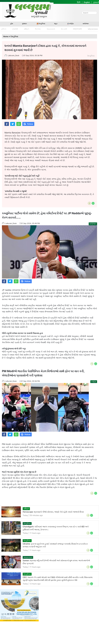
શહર (55, 24)
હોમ (11, 24)
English (87, 2)
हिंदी (79, 2)
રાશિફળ (26, 29)
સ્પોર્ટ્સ (71, 24)
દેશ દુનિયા (42, 24)
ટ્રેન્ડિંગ (3, 29)
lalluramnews (93, 29)
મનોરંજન (86, 24)
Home (5, 36)
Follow (30, 124)
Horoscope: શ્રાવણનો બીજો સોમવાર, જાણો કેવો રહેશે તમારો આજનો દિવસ (53, 512)
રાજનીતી (15, 29)
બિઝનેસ (38, 29)
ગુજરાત (24, 24)
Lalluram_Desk (13, 55)
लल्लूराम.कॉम (77, 29)
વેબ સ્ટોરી (64, 29)
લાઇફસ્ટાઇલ (51, 29)
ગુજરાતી (96, 2)
